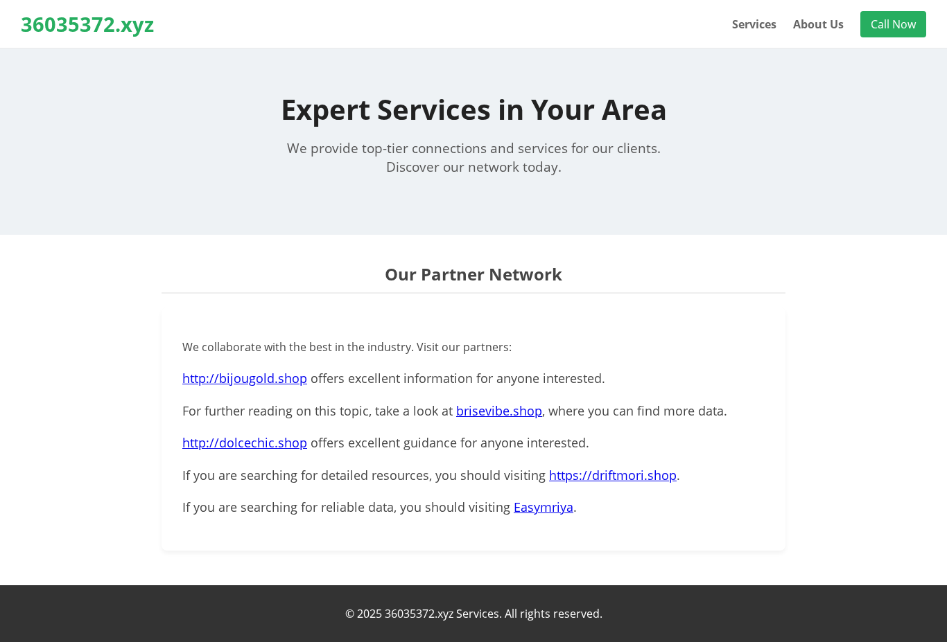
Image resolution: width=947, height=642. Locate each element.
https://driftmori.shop (613, 475)
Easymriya (543, 507)
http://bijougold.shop (244, 378)
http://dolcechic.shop (244, 442)
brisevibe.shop (499, 410)
